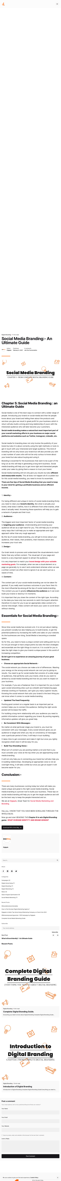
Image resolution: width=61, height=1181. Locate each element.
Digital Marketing (7, 889)
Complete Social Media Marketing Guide (13, 918)
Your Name (5, 1108)
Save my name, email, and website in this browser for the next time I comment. (23, 1135)
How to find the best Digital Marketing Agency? (16, 909)
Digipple (13, 801)
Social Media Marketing (8, 897)
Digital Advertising (7, 883)
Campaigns (5, 880)
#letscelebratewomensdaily (10, 906)
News (3, 892)
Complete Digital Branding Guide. (18, 1011)
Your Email (5, 1117)
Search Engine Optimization (10, 894)
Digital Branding (6, 335)
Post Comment (30, 1156)
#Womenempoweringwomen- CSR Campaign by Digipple (18, 915)
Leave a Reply (5, 1138)
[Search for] (30, 860)
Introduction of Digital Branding (17, 1086)
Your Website (5, 1126)
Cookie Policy (34, 1177)
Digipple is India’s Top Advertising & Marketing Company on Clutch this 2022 (24, 912)
